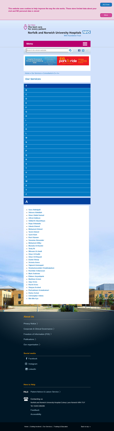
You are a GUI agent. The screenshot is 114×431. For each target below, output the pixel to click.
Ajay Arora (33, 282)
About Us (29, 316)
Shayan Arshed (35, 287)
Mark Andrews (34, 274)
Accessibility (36, 414)
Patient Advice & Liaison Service (45, 392)
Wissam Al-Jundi (35, 251)
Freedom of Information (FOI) (37, 334)
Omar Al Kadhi (34, 254)
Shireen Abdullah (35, 212)
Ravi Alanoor (34, 237)
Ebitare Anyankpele (36, 276)
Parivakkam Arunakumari (39, 290)
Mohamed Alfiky (35, 243)
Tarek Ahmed (34, 232)
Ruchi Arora (33, 285)
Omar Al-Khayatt (35, 257)
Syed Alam (33, 235)
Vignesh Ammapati (36, 265)
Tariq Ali (32, 249)
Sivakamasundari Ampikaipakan (41, 268)
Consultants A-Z (49, 73)
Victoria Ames (34, 262)
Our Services (36, 73)
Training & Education (61, 426)
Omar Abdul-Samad (36, 215)
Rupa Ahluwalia (35, 224)
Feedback (35, 410)
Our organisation (31, 344)
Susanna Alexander (36, 240)
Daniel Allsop (34, 260)
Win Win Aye (33, 299)
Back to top (85, 426)
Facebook (79, 50)
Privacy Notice (30, 323)
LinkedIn (83, 50)
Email (87, 50)
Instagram (33, 364)
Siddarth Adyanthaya (37, 221)
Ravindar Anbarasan (37, 271)
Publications (29, 339)
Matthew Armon (35, 279)
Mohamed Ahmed (35, 229)
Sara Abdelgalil (34, 210)
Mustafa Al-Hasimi (36, 246)
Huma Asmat (34, 293)
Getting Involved (35, 426)
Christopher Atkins (36, 296)
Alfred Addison (34, 218)
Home (27, 73)
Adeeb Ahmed (34, 226)
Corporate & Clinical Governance (38, 329)
